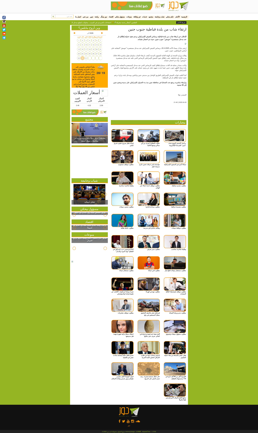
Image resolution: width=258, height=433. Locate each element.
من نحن (85, 16)
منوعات (129, 16)
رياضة (97, 16)
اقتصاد (111, 16)
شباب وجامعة (159, 16)
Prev (74, 133)
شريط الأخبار (181, 22)
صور (91, 16)
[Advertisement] (90, 162)
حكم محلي (170, 16)
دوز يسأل (103, 16)
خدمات (144, 16)
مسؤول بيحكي (89, 209)
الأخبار (177, 16)
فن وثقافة (136, 16)
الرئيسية (184, 16)
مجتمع (151, 16)
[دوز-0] (139, 5)
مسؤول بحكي (120, 16)
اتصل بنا (78, 16)
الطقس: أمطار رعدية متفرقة (142, 22)
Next (105, 133)
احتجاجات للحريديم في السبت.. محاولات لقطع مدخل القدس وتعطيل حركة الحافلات (97, 22)
